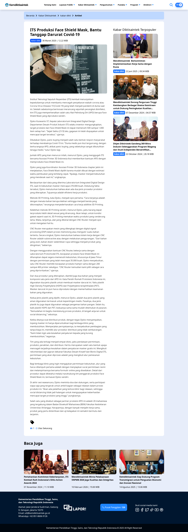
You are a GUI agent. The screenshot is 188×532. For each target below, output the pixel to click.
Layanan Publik (66, 5)
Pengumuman (106, 5)
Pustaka (121, 5)
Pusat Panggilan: (115, 507)
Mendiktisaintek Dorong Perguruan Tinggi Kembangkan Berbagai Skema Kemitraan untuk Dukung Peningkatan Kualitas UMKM (135, 106)
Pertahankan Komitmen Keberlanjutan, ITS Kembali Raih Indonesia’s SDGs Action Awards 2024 (46, 479)
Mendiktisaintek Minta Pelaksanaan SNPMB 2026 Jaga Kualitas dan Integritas (92, 478)
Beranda (30, 15)
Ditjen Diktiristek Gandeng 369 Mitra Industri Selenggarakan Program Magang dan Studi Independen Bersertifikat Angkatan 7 (134, 147)
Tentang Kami (50, 5)
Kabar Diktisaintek (86, 5)
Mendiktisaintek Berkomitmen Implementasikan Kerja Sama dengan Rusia (132, 63)
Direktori (147, 5)
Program (134, 5)
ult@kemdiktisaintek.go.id (37, 513)
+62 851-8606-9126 (38, 516)
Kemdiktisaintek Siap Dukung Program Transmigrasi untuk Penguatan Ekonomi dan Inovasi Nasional (140, 479)
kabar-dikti (65, 15)
